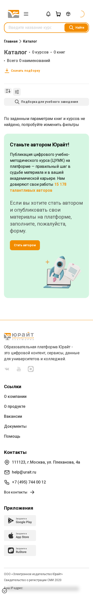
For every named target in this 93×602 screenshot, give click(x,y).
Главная (11, 41)
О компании (15, 396)
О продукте (14, 406)
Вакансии (13, 416)
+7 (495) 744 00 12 (29, 482)
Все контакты (15, 492)
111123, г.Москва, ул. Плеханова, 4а (46, 462)
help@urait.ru (24, 472)
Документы (15, 426)
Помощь (12, 436)
